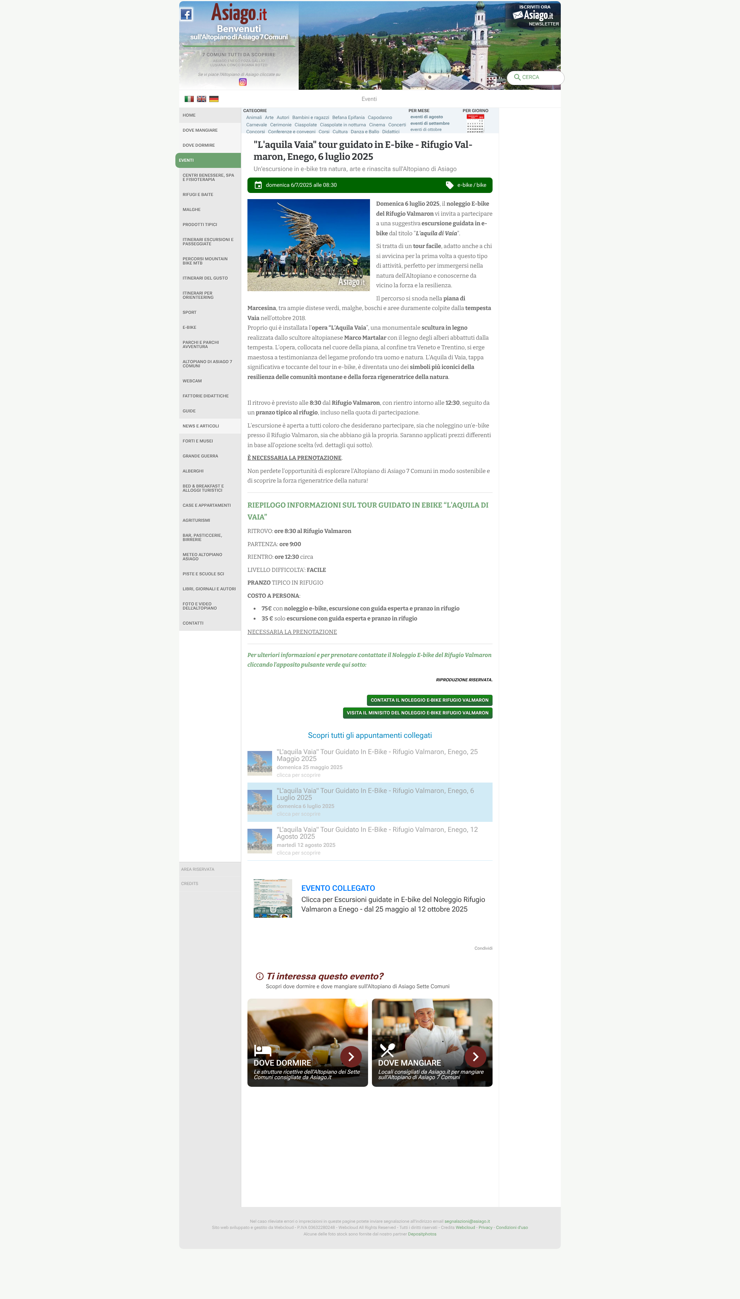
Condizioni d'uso (512, 1227)
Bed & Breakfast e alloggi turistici (203, 488)
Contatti (193, 623)
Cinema (377, 124)
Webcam (192, 381)
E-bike (189, 327)
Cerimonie (281, 124)
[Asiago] (239, 13)
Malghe (192, 209)
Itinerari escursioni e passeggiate (208, 241)
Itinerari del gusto (205, 278)
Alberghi (193, 471)
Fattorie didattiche (206, 396)
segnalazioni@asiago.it (467, 1221)
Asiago (220, 61)
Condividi (483, 948)
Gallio (258, 61)
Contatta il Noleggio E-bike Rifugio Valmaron (430, 700)
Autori (283, 117)
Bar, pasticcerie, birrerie (202, 537)
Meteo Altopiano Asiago (202, 557)
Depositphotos (422, 1234)
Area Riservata (197, 869)
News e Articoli (201, 426)
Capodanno (380, 117)
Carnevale (256, 124)
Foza (246, 61)
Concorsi (255, 131)
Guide (189, 411)
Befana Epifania (348, 117)
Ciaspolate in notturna (343, 124)
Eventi (186, 160)
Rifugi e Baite (198, 194)
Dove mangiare (200, 130)
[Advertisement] (210, 746)
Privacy (486, 1227)
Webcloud (465, 1227)
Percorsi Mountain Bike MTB (205, 261)
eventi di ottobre (426, 129)
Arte (269, 117)
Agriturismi (196, 520)
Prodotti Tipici (200, 224)
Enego (234, 61)
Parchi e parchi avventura (201, 344)
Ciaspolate (306, 124)
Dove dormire (199, 145)
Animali (254, 117)
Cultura (340, 131)
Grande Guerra (200, 456)
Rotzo (261, 65)
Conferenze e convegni (292, 131)
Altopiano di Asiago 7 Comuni (207, 364)
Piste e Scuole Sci (203, 574)
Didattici (391, 131)
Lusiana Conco (225, 65)
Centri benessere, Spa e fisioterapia (208, 177)
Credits (189, 883)
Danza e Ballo (365, 131)
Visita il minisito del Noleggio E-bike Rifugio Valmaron (418, 713)
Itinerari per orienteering (198, 295)
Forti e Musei (198, 441)
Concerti (397, 124)
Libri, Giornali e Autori (209, 589)
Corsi (324, 131)
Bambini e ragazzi (310, 117)
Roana (248, 65)
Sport (190, 312)
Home (189, 115)
